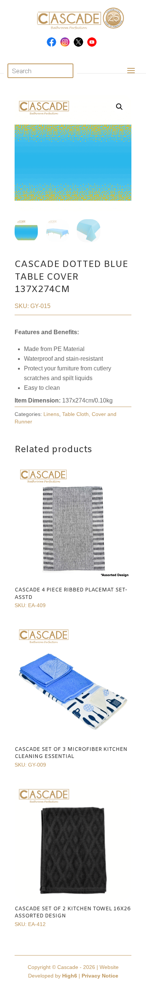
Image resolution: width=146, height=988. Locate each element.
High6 (69, 976)
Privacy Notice (100, 976)
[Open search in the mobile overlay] (40, 71)
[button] (119, 107)
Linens (51, 414)
